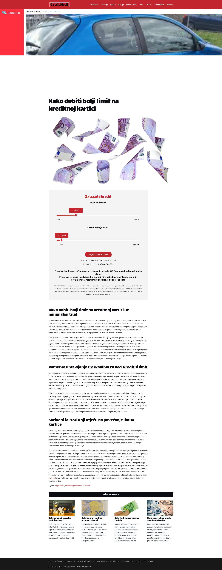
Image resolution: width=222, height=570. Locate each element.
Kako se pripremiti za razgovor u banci (92, 519)
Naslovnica (94, 5)
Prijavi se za (98, 254)
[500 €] (75, 215)
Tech (148, 5)
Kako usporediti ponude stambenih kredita (159, 519)
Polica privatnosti (84, 567)
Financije (104, 5)
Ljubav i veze (131, 5)
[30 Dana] (61, 240)
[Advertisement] (111, 73)
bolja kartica (59, 485)
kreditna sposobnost (73, 485)
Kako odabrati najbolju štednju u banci (60, 519)
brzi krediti (53, 478)
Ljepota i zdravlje (117, 5)
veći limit (86, 485)
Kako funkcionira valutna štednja (126, 519)
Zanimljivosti (159, 5)
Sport (141, 5)
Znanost (170, 5)
